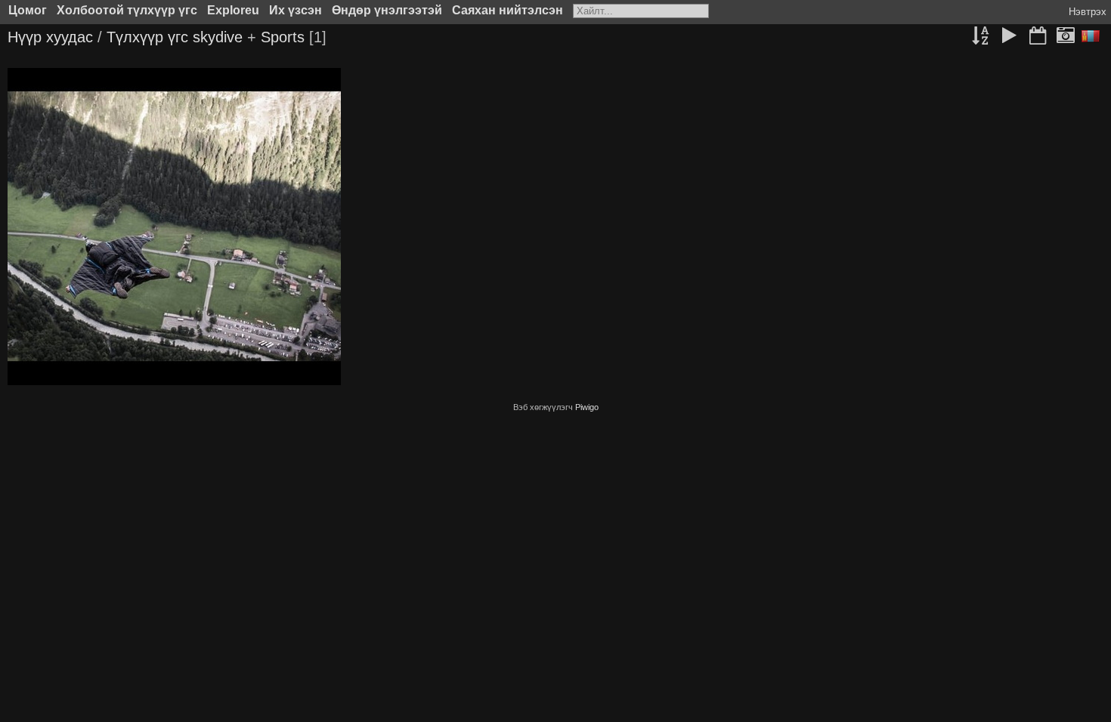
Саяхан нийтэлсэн (507, 10)
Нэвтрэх (1087, 11)
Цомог (27, 10)
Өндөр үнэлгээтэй (387, 10)
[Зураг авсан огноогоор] (1066, 37)
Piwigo (587, 407)
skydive (218, 37)
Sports (283, 37)
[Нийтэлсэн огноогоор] (1038, 37)
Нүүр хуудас (50, 37)
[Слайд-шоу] (1009, 37)
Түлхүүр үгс (147, 37)
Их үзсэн (295, 10)
